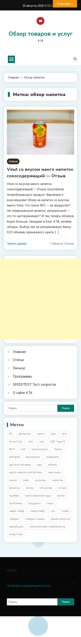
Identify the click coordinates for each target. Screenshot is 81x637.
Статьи (13, 161)
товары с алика (35, 518)
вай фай (14, 457)
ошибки (14, 495)
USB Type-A (57, 441)
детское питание (20, 464)
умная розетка (60, 518)
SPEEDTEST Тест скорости (34, 384)
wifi (23, 449)
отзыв (62, 487)
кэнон (13, 480)
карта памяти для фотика (25, 472)
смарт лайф (16, 511)
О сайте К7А (22, 393)
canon (41, 433)
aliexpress (24, 433)
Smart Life (15, 441)
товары (14, 518)
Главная (19, 352)
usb (41, 441)
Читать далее (17, 244)
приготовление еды (38, 495)
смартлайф (37, 511)
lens (64, 433)
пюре (50, 503)
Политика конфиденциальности (29, 585)
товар (65, 511)
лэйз (26, 480)
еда (39, 464)
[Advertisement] (40, 299)
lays (53, 433)
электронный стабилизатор (47, 526)
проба (61, 495)
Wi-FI (12, 449)
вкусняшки (33, 457)
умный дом (16, 526)
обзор (29, 487)
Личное (19, 368)
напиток (14, 487)
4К (10, 433)
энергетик (15, 534)
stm (30, 441)
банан (58, 449)
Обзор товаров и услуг (40, 34)
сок (53, 511)
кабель (52, 464)
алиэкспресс (39, 449)
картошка (54, 472)
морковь (40, 480)
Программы (22, 376)
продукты (34, 503)
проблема (15, 503)
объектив (46, 487)
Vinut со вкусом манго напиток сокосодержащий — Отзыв (40, 172)
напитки (57, 480)
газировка (52, 457)
